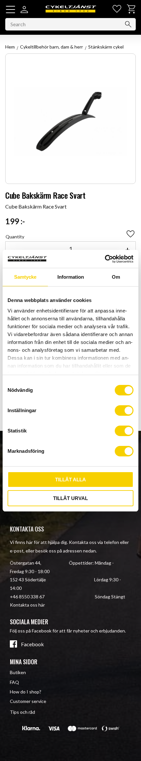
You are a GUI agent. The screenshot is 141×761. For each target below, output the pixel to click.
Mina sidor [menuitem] (23, 662)
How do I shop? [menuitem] (25, 691)
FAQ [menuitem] (14, 682)
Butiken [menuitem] (18, 672)
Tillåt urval (70, 498)
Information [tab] (70, 277)
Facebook (32, 644)
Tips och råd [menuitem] (22, 712)
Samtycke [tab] (25, 277)
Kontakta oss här (27, 605)
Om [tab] (116, 277)
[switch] (124, 410)
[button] (10, 9)
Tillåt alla (70, 479)
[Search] (128, 24)
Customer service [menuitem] (28, 701)
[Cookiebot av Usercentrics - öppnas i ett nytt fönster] (104, 259)
